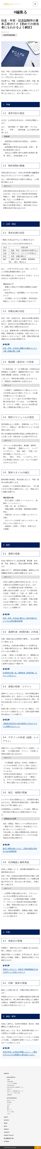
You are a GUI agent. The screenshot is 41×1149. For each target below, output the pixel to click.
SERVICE (6, 1073)
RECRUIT (6, 1129)
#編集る (20, 12)
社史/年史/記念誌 (9, 35)
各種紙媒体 (9, 1094)
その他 (8, 1113)
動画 (8, 1108)
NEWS (5, 1123)
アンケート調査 (10, 1111)
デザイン (9, 1104)
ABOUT (6, 1117)
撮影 (8, 1106)
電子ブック (9, 1109)
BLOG (5, 1126)
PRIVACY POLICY (9, 1135)
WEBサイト (9, 1089)
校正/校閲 (9, 1102)
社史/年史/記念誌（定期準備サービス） (15, 1087)
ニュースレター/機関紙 (12, 1083)
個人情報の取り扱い (9, 1138)
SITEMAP (6, 1141)
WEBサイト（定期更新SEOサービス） (15, 1091)
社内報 (8, 1079)
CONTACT (7, 1132)
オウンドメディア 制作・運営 (13, 1092)
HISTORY (6, 1120)
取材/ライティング (11, 1100)
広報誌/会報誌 (10, 1081)
